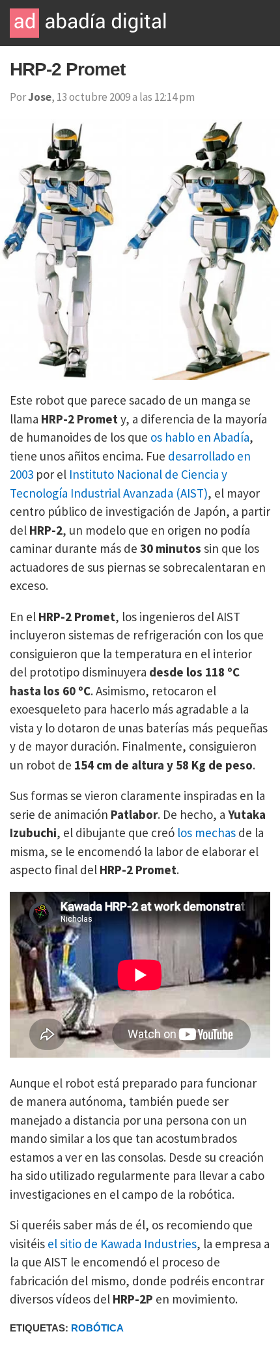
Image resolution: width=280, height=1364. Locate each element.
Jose (39, 97)
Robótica (97, 1327)
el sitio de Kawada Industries (122, 1243)
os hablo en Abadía (199, 437)
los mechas (206, 832)
